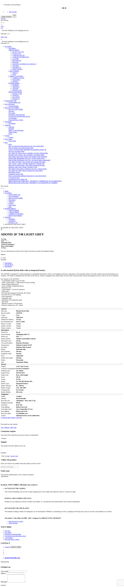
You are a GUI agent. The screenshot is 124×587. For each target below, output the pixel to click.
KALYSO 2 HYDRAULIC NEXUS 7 (24, 64)
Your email (5, 571)
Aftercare (7, 125)
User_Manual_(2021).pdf (8, 427)
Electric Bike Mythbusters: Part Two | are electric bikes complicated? (29, 160)
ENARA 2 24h (17, 94)
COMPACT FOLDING (16, 76)
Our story (11, 111)
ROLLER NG (16, 60)
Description (8, 263)
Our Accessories (10, 104)
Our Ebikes (8, 46)
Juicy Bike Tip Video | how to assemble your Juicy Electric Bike (28, 153)
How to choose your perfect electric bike (21, 148)
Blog (6, 142)
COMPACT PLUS (18, 78)
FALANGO (16, 97)
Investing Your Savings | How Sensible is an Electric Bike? (27, 155)
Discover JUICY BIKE (12, 108)
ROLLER (15, 62)
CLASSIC (15, 59)
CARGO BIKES (14, 71)
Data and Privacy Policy (16, 120)
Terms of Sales (13, 523)
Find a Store (8, 139)
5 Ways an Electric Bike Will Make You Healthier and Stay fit (27, 149)
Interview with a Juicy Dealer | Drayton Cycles (23, 167)
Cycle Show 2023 (14, 177)
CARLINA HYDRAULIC (20, 57)
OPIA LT (15, 73)
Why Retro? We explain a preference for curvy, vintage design (28, 169)
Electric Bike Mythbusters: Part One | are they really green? (27, 158)
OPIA (14, 74)
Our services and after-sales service (19, 116)
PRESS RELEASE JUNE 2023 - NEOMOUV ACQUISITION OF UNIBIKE (33, 183)
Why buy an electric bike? (17, 151)
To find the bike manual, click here (11, 417)
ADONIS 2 (16, 87)
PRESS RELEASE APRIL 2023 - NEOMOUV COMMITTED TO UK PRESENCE (35, 181)
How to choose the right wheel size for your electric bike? (26, 146)
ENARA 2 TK (17, 90)
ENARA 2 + (16, 99)
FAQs (10, 134)
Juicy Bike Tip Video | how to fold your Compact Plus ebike (27, 162)
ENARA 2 (15, 95)
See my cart (14, 456)
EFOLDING (16, 80)
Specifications (9, 265)
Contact (7, 135)
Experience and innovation (17, 114)
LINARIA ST (16, 67)
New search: (4, 20)
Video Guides (13, 132)
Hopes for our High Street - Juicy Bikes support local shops (27, 165)
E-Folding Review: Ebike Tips (18, 179)
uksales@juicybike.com (12, 558)
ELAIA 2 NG (16, 53)
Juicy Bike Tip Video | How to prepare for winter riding (26, 170)
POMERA (15, 85)
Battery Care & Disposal (16, 130)
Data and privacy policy (16, 521)
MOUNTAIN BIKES (15, 92)
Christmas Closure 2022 (16, 174)
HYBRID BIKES (14, 83)
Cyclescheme (13, 118)
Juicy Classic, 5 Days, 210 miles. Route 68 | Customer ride (26, 163)
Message (4, 582)
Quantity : (4, 260)
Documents (8, 121)
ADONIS (15, 88)
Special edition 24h (10, 101)
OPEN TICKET (17, 69)
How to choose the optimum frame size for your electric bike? (27, 176)
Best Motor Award (14, 172)
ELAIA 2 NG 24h (18, 52)
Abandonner (4, 476)
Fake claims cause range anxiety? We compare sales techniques (28, 156)
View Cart (4, 37)
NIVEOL (15, 81)
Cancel (3, 585)
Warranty (11, 128)
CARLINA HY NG (18, 55)
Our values (12, 113)
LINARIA (15, 66)
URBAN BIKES (14, 50)
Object (3, 573)
